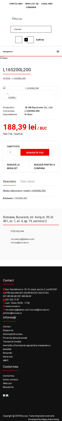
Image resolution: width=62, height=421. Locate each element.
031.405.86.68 (9, 296)
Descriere (9, 181)
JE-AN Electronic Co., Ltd (38, 107)
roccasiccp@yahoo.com (17, 310)
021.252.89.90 (26, 293)
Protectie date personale (15, 338)
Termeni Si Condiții (12, 341)
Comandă (31, 7)
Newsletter (8, 387)
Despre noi (8, 330)
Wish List (7, 383)
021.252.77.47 (12, 299)
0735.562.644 (11, 293)
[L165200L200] (31, 88)
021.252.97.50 (41, 293)
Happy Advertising (50, 419)
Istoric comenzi (10, 379)
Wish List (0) (32, 4)
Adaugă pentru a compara (44, 166)
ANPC (5, 360)
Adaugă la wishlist (13, 166)
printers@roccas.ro (12, 313)
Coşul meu (47, 4)
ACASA (6, 78)
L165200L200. (20, 198)
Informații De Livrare (12, 334)
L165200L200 (19, 78)
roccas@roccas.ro (39, 310)
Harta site (8, 357)
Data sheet (27, 181)
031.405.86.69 (24, 296)
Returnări (7, 353)
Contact (7, 326)
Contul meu (16, 4)
